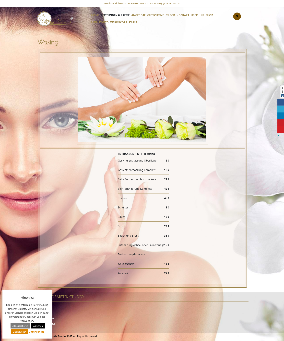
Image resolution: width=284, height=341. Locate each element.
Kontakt (183, 15)
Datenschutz (36, 331)
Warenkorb (118, 22)
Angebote (138, 15)
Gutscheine (155, 15)
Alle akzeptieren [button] (20, 325)
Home (95, 15)
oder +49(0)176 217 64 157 (165, 3)
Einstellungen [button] (19, 331)
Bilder (170, 15)
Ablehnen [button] (38, 325)
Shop (209, 15)
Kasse (133, 22)
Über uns (197, 15)
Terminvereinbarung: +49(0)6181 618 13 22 (127, 3)
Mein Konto (100, 22)
